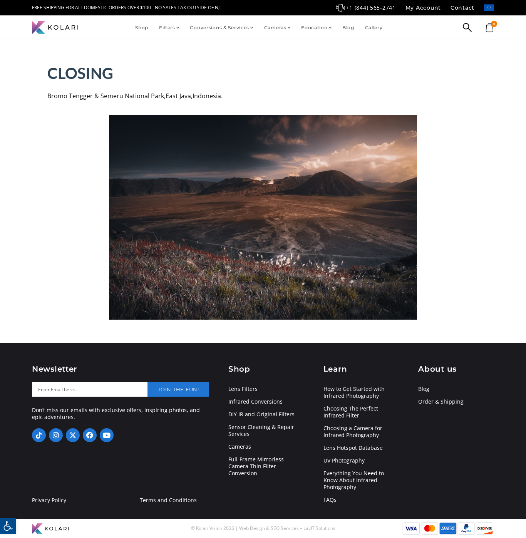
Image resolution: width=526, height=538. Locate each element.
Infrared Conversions (255, 401)
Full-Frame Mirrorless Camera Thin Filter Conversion (256, 466)
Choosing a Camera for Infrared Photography (352, 432)
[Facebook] (90, 435)
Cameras (275, 27)
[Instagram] (56, 435)
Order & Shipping (441, 401)
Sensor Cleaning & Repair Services (261, 430)
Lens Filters (243, 388)
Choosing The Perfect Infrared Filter (350, 412)
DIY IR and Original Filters (261, 414)
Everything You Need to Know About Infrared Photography (353, 480)
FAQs (330, 499)
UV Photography (344, 460)
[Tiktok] (39, 435)
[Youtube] (107, 435)
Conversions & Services (219, 27)
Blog (348, 27)
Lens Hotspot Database (353, 447)
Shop (141, 27)
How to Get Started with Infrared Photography (354, 392)
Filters (167, 27)
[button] (8, 526)
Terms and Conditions (168, 500)
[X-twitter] (73, 435)
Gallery (374, 27)
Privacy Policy (49, 500)
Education (314, 27)
